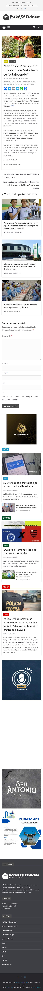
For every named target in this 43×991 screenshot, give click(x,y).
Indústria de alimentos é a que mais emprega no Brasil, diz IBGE (20, 306)
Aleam (4, 952)
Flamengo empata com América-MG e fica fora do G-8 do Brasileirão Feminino (27, 575)
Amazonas (8, 81)
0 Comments (24, 78)
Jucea (3, 943)
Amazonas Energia (8, 935)
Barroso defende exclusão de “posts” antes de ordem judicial (21, 175)
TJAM (3, 956)
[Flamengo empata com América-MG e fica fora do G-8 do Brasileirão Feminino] (8, 576)
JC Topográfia (6, 909)
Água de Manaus (7, 939)
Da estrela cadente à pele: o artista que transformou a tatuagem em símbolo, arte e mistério (24, 6)
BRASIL (14, 81)
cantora (19, 81)
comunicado (20, 111)
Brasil (6, 61)
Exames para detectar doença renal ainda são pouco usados (26, 507)
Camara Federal (7, 930)
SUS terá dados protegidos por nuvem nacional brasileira (20, 484)
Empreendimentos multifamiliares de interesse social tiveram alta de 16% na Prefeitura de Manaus (21, 185)
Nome (5, 363)
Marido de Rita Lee (9, 84)
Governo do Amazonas (9, 926)
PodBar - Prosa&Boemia (9, 903)
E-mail (5, 373)
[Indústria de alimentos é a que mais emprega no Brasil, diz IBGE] (21, 282)
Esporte (6, 545)
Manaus (33, 81)
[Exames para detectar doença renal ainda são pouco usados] (8, 508)
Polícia (6, 614)
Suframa (4, 947)
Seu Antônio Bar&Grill (9, 906)
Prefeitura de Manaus (9, 922)
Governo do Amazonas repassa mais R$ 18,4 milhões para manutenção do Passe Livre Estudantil (21, 226)
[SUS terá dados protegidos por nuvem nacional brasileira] (21, 464)
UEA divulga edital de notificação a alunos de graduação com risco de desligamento (20, 267)
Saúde (5, 478)
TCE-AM (4, 960)
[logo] (21, 869)
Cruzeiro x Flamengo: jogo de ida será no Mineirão (19, 551)
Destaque (12, 61)
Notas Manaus (7, 964)
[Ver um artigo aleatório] (39, 27)
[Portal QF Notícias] (4, 27)
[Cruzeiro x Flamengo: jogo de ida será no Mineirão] (21, 531)
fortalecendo (26, 81)
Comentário (7, 336)
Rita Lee (33, 84)
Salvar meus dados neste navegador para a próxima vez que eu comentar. (21, 398)
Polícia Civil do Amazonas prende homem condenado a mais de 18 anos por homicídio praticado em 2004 (20, 624)
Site (3, 383)
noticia (17, 84)
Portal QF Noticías (25, 84)
